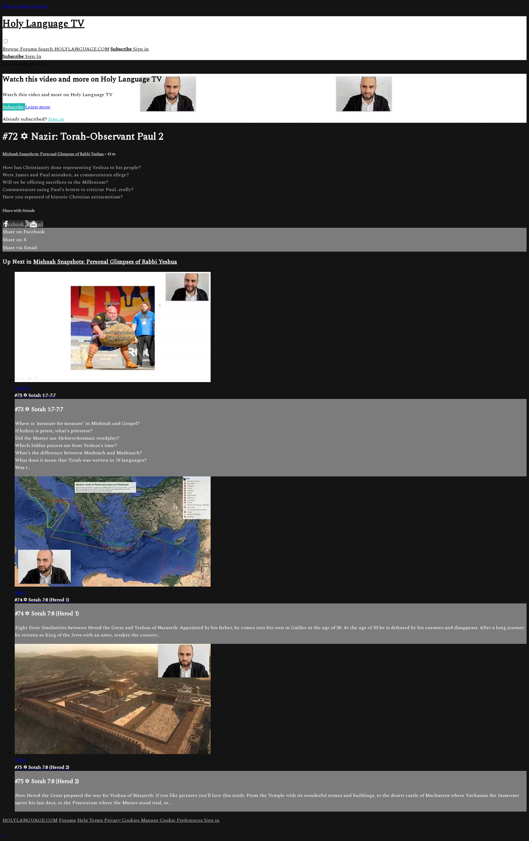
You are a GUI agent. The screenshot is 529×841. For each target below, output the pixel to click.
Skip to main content (25, 6)
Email (36, 224)
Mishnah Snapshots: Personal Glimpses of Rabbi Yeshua (53, 154)
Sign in (141, 49)
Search (46, 49)
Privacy (113, 820)
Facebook (13, 224)
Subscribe (13, 107)
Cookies (131, 820)
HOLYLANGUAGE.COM (81, 49)
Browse (11, 49)
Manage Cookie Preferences (172, 820)
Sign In (33, 56)
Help (83, 820)
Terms (96, 820)
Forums (29, 49)
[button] (6, 41)
